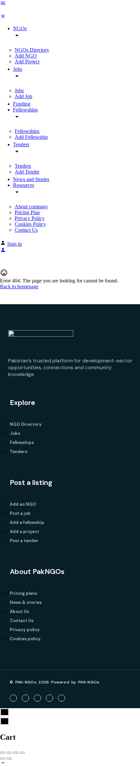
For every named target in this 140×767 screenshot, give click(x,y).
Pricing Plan (27, 212)
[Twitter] (25, 698)
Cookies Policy (30, 224)
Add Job (23, 96)
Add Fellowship (31, 137)
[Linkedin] (49, 698)
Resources (23, 185)
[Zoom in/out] (22, 753)
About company (31, 206)
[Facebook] (13, 698)
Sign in (14, 244)
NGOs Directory (32, 50)
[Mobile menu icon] (70, 3)
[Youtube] (37, 698)
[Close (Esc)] (2, 753)
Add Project (27, 61)
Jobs (17, 69)
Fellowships (25, 109)
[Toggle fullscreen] (15, 753)
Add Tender (27, 172)
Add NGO (26, 55)
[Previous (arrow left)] (2, 759)
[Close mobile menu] (3, 17)
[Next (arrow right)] (9, 759)
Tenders (21, 144)
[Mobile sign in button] (3, 251)
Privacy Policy (30, 218)
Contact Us (26, 230)
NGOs (20, 28)
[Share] (9, 753)
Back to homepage (19, 286)
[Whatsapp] (61, 698)
